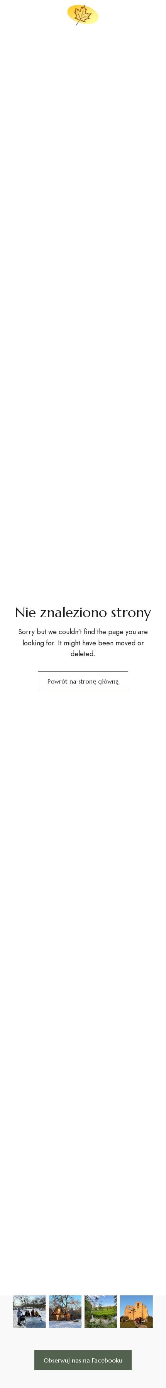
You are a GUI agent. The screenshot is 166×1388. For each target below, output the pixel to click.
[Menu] (14, 13)
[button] (83, 1360)
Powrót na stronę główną (83, 681)
